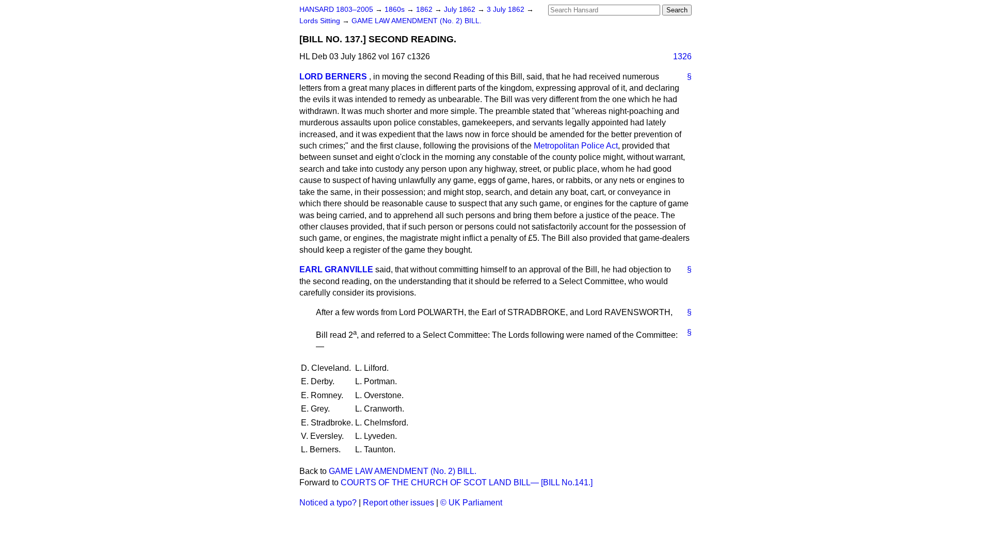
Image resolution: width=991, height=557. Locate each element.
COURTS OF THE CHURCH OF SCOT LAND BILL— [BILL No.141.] (467, 482)
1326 (682, 56)
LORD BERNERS (333, 76)
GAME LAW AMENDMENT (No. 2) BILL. (416, 21)
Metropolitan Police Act (576, 145)
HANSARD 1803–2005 (336, 9)
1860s (396, 9)
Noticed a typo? (328, 502)
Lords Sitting (320, 21)
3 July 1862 (506, 9)
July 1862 (460, 9)
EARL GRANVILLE (336, 269)
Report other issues (398, 502)
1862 (425, 9)
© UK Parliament (471, 502)
